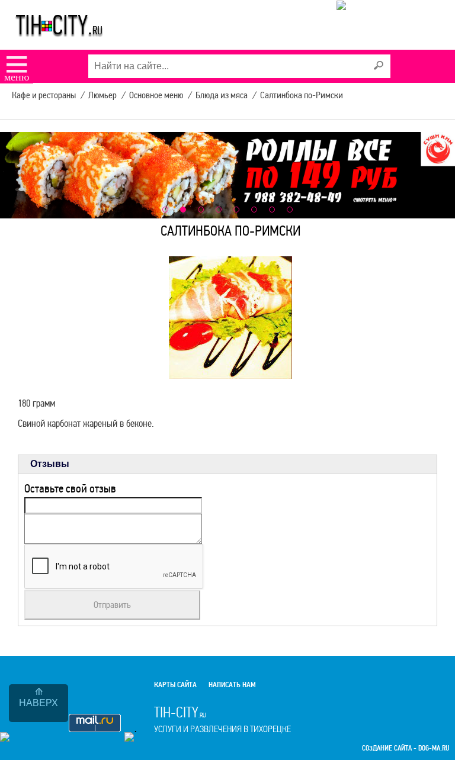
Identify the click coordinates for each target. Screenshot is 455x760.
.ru (222, 719)
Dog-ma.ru (433, 748)
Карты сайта (175, 685)
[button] (165, 209)
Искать (378, 66)
